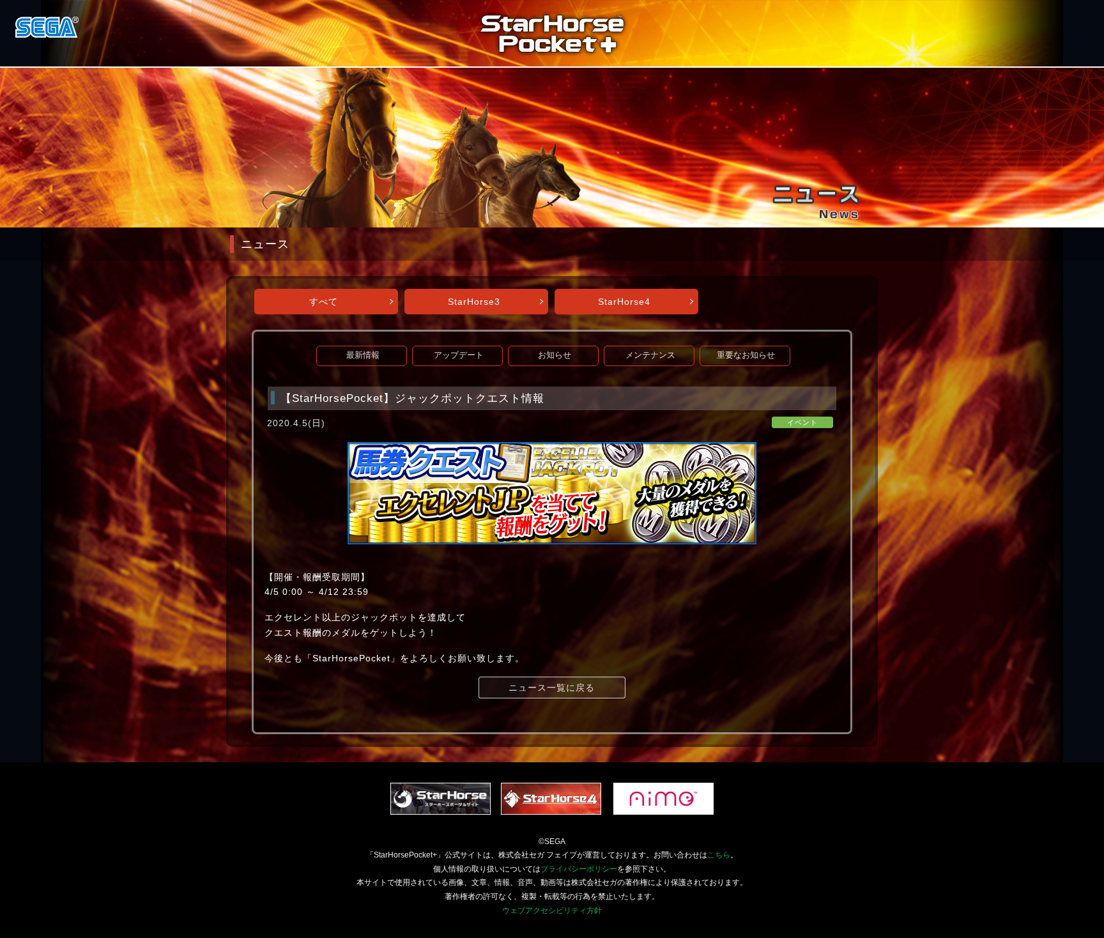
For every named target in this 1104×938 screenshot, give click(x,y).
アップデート (459, 355)
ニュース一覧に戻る (552, 687)
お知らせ (554, 355)
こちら (718, 854)
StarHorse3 (474, 301)
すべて (323, 301)
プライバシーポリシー (578, 869)
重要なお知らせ (746, 355)
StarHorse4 (624, 301)
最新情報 (362, 355)
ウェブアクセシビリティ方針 (552, 910)
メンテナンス (650, 355)
